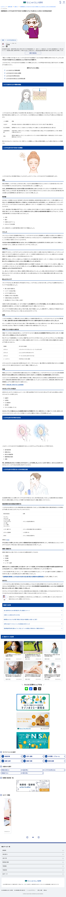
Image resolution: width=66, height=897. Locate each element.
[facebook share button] (30, 688)
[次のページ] (39, 837)
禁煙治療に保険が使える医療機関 (14, 384)
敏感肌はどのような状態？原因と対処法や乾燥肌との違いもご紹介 (20, 619)
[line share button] (26, 688)
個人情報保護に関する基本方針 (19, 890)
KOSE (7, 540)
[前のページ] (27, 837)
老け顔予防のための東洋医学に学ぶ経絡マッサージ (17, 610)
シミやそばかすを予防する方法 (13, 76)
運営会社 (45, 890)
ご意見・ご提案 (39, 890)
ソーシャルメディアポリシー (31, 890)
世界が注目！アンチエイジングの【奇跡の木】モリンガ (17, 624)
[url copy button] (39, 688)
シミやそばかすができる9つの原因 (13, 73)
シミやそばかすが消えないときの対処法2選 (15, 78)
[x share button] (35, 688)
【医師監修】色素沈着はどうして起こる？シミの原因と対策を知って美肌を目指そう (24, 628)
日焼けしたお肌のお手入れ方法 (12, 615)
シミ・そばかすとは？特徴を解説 (13, 70)
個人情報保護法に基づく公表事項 (7, 890)
